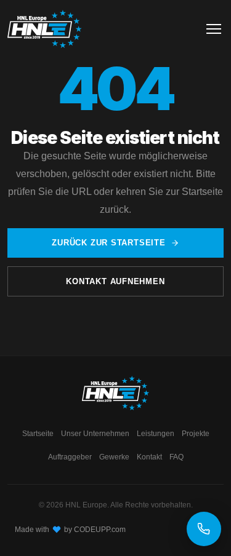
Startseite (38, 433)
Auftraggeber (70, 457)
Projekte (195, 433)
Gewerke (114, 457)
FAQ (176, 457)
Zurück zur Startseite (108, 242)
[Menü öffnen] (214, 29)
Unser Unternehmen (95, 433)
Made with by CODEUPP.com (70, 529)
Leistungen (155, 433)
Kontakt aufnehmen (115, 281)
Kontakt (149, 457)
